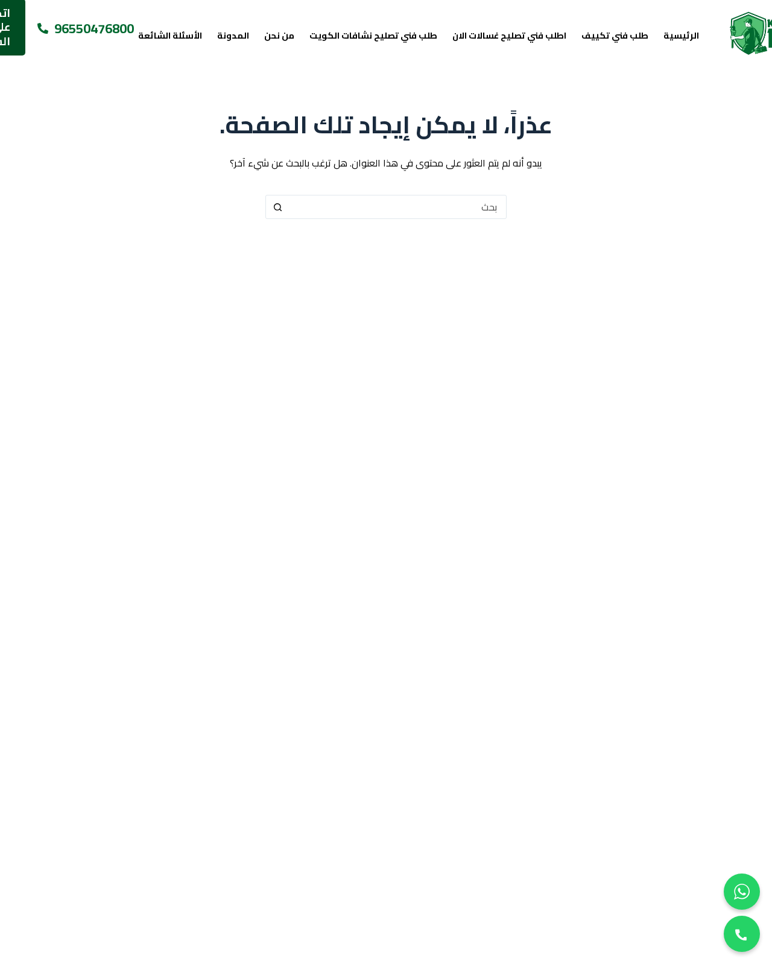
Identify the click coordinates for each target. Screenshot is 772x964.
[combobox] (397, 207)
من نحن (279, 35)
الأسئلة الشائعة (170, 35)
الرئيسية (681, 35)
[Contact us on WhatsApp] (742, 892)
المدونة (233, 35)
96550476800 (94, 28)
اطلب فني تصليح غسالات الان (509, 35)
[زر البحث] (277, 206)
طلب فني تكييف (614, 35)
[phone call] (742, 934)
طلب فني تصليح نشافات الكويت (373, 35)
